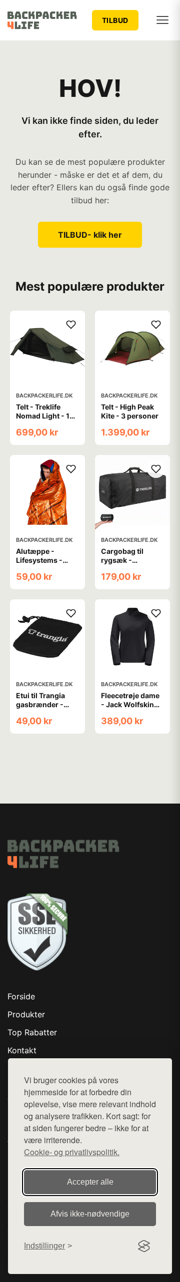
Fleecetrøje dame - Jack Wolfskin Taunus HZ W (130, 704)
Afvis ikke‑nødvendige (90, 1214)
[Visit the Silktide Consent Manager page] (144, 1246)
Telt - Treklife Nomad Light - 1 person (43, 416)
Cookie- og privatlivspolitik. (72, 1152)
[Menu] (162, 20)
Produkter (26, 1014)
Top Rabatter (32, 1032)
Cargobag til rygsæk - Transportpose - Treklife (129, 565)
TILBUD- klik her (90, 235)
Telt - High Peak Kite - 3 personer (129, 411)
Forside (21, 996)
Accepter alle (90, 1182)
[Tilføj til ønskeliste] (71, 325)
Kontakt (22, 1050)
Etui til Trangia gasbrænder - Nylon (40, 704)
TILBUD (115, 20)
